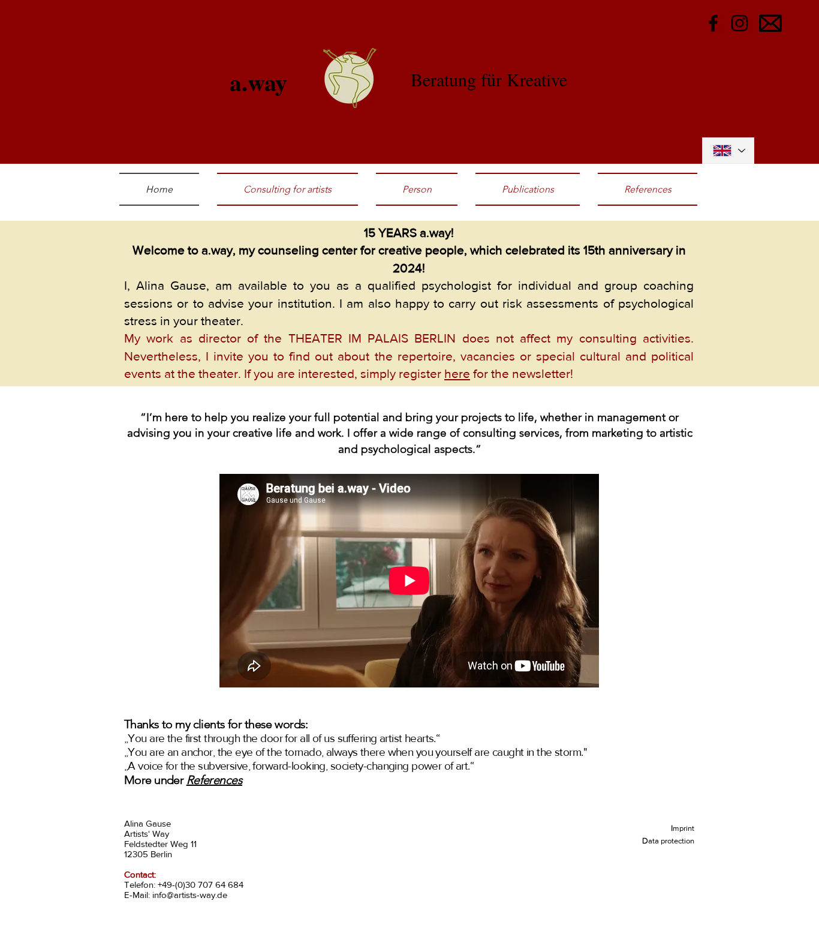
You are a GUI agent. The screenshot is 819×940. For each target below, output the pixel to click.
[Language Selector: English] (728, 150)
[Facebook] (713, 23)
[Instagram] (739, 23)
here (457, 373)
